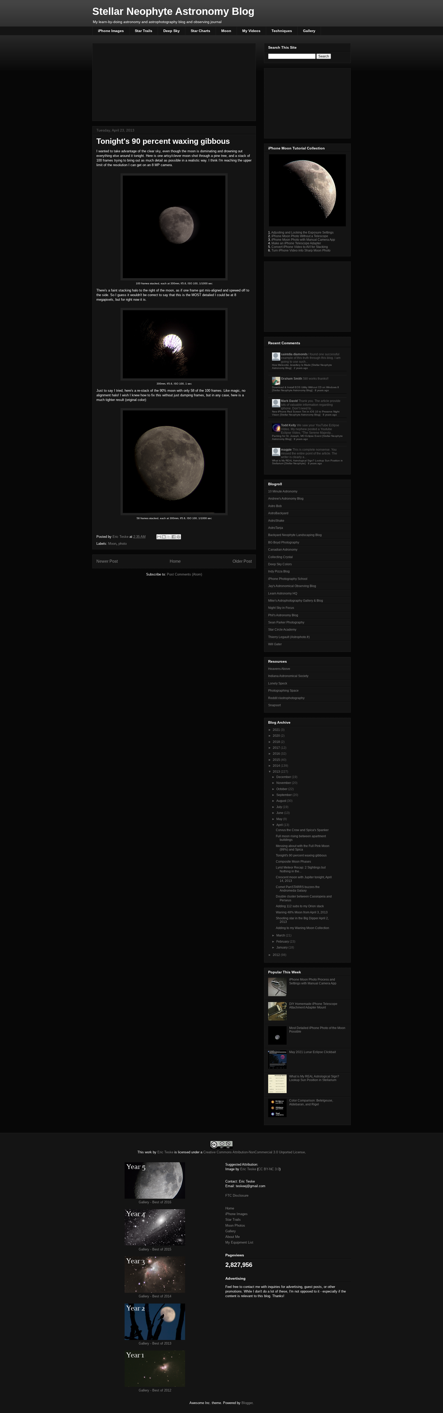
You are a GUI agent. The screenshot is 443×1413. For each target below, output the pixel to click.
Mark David (289, 401)
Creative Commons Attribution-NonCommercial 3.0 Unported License (254, 1152)
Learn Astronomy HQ (282, 593)
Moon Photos (235, 1225)
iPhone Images (111, 31)
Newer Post (107, 561)
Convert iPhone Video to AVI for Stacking (299, 247)
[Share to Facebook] (173, 536)
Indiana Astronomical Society (288, 676)
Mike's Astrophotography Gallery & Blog (295, 600)
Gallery (309, 31)
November (284, 783)
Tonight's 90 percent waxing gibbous (301, 855)
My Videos (251, 31)
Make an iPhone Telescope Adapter (296, 243)
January (282, 947)
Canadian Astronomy (282, 549)
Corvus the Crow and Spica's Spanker (302, 830)
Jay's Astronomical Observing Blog (292, 586)
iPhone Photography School (287, 579)
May (279, 819)
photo (122, 544)
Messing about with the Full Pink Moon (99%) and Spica (302, 847)
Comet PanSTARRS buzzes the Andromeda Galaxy (298, 888)
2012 (277, 955)
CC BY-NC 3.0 (268, 1169)
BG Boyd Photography (283, 542)
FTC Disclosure (236, 1195)
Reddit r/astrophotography (286, 698)
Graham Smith (291, 378)
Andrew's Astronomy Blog (286, 498)
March (281, 935)
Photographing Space (283, 690)
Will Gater (275, 644)
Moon (226, 31)
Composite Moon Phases (293, 861)
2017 (277, 748)
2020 (277, 736)
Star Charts (200, 31)
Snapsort (274, 705)
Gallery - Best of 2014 (155, 1296)
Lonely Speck (277, 683)
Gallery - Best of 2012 (155, 1390)
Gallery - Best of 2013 (155, 1343)
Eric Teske (121, 537)
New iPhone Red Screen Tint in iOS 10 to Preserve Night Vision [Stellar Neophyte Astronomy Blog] (305, 413)
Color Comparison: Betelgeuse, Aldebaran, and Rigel (311, 1102)
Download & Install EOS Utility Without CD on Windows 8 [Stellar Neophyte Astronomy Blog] (305, 389)
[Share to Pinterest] (178, 536)
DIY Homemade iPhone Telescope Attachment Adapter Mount (313, 1005)
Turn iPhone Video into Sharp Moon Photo (300, 250)
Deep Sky (171, 31)
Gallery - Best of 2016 (155, 1202)
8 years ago (322, 390)
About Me (232, 1237)
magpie (286, 449)
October (282, 789)
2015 (277, 760)
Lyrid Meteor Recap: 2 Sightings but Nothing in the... (301, 869)
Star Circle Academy (282, 629)
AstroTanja (275, 528)
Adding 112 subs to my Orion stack (300, 906)
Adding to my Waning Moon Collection (302, 928)
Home (175, 561)
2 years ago (301, 368)
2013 (277, 771)
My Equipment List (239, 1242)
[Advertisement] (174, 81)
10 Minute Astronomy (282, 491)
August (281, 801)
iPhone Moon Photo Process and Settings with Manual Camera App (312, 981)
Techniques (281, 31)
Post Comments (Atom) (184, 574)
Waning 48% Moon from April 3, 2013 (302, 912)
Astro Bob (275, 506)
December (284, 777)
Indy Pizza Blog (279, 571)
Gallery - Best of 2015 (155, 1249)
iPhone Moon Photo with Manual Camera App (303, 239)
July (279, 807)
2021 (277, 730)
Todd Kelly (288, 425)
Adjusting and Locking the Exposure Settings (302, 232)
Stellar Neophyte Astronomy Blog (173, 11)
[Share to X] (168, 536)
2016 (277, 753)
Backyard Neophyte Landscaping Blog (295, 535)
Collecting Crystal (280, 557)
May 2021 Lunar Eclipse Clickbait (312, 1052)
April (280, 825)
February (283, 941)
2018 (277, 742)
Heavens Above (279, 669)
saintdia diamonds (294, 354)
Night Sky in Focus (281, 608)
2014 (277, 766)
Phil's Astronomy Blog (283, 615)
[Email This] (159, 536)
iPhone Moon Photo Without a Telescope (299, 236)
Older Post (242, 561)
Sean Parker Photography (286, 622)
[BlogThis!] (163, 536)
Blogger (247, 1403)
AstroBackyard (278, 513)
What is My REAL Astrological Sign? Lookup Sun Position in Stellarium (314, 1078)
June (280, 813)
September (284, 795)
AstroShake (276, 520)
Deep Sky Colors (280, 564)
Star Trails (143, 31)
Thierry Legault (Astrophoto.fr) (289, 637)
